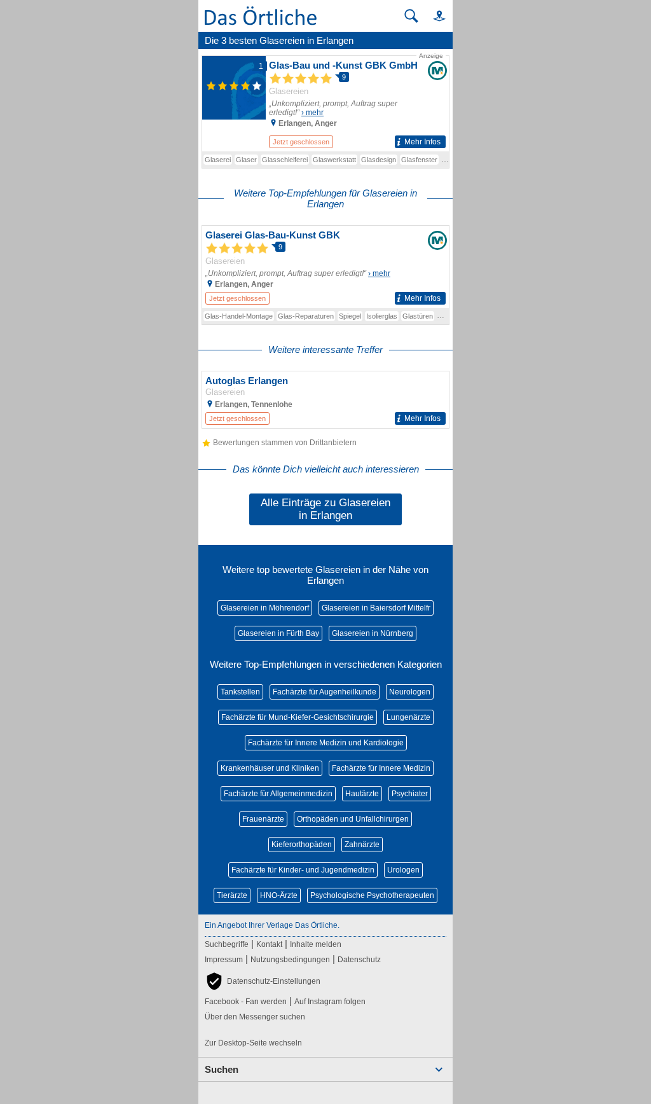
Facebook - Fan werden (246, 1001)
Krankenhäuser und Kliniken (270, 768)
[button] (433, 15)
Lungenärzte (408, 717)
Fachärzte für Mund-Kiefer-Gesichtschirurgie (297, 717)
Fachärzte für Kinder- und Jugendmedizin (302, 870)
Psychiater (410, 793)
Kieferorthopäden (301, 844)
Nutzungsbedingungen (290, 959)
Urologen (403, 870)
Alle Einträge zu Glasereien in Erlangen (325, 509)
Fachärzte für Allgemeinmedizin (278, 793)
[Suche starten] (411, 15)
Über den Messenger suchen (255, 1016)
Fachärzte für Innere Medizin (381, 768)
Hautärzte (362, 793)
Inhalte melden (315, 944)
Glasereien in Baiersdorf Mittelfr (376, 608)
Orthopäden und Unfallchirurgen (353, 819)
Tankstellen (240, 691)
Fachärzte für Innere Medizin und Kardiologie (326, 742)
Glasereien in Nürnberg (372, 633)
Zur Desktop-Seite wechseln (253, 1042)
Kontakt (269, 944)
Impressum (224, 959)
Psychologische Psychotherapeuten (372, 895)
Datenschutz (359, 959)
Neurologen (409, 691)
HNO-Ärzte (279, 895)
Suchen (221, 1069)
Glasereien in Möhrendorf (265, 608)
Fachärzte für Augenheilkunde (324, 691)
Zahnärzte (362, 844)
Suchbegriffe (227, 944)
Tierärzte (232, 895)
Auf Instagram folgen (330, 1001)
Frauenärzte (263, 819)
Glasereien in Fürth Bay (278, 633)
